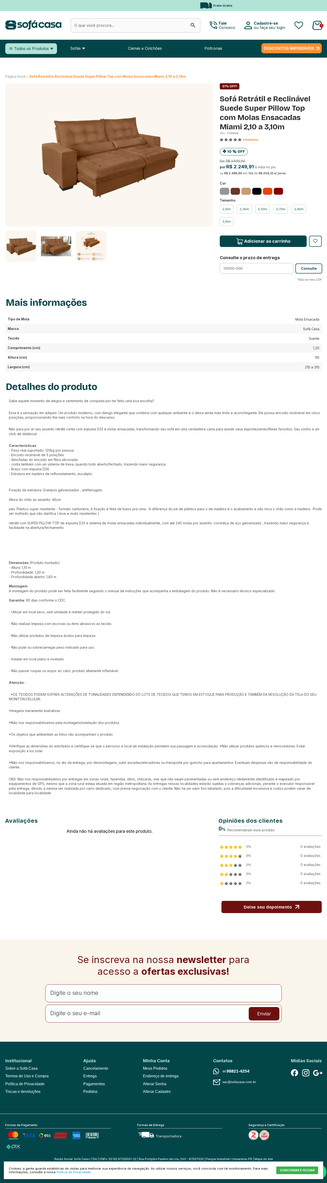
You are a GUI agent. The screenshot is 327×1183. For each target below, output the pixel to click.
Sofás (75, 48)
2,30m (244, 209)
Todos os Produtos (31, 48)
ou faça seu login (269, 27)
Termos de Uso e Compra (27, 1076)
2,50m (262, 209)
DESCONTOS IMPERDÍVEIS (289, 48)
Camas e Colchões (145, 48)
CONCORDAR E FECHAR (297, 1170)
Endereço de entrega (161, 1076)
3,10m (226, 221)
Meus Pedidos (155, 1068)
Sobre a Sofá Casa (21, 1068)
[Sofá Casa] (33, 28)
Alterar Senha (154, 1084)
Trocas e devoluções (22, 1092)
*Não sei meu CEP (309, 279)
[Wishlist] (315, 241)
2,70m (280, 209)
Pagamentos (94, 1084)
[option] (163, 5)
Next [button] (299, 5)
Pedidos (90, 1092)
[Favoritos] (298, 25)
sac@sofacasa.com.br (239, 1082)
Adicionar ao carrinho (267, 241)
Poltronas (213, 48)
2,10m (226, 209)
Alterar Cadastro (157, 1092)
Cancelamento (95, 1068)
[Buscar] (193, 25)
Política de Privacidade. (73, 1172)
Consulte (309, 268)
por (223, 167)
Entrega (90, 1076)
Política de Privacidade (25, 1084)
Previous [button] (15, 5)
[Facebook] (294, 1072)
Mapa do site (263, 1159)
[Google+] (316, 1072)
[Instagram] (305, 1072)
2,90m (299, 209)
